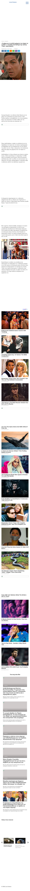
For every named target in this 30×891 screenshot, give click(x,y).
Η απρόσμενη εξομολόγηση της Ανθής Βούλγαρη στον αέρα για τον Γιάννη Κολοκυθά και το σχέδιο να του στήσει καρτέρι (14, 805)
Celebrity (16, 48)
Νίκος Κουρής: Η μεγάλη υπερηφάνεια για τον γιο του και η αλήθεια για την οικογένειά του (14, 760)
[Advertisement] (15, 21)
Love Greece (13, 2)
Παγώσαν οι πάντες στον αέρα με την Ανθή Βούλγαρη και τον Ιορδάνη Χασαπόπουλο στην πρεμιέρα (14, 737)
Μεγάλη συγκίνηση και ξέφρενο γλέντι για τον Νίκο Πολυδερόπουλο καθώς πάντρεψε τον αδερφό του (14, 782)
